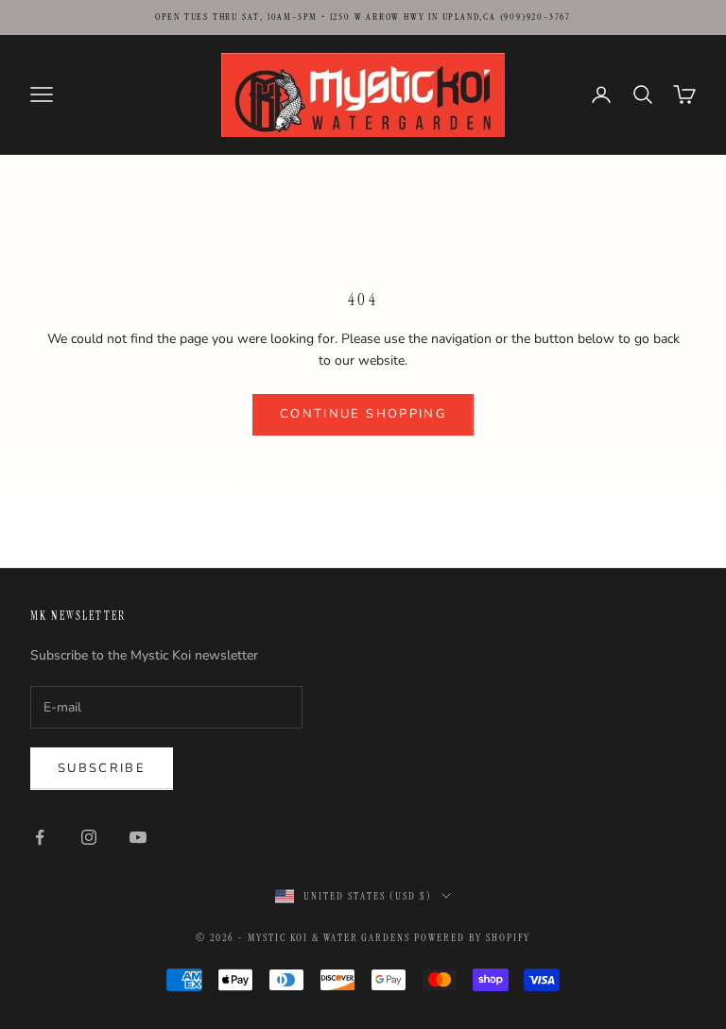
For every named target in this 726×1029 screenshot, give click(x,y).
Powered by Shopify (472, 937)
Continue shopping (363, 413)
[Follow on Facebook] (39, 837)
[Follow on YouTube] (138, 837)
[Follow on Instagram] (88, 837)
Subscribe (102, 768)
